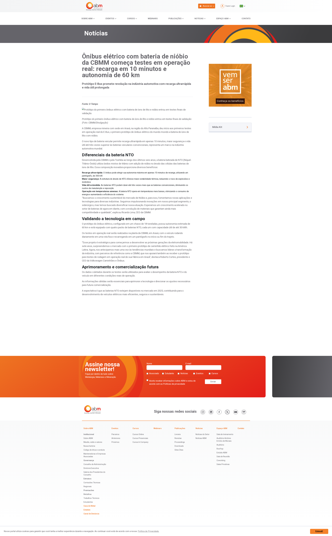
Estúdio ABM (222, 453)
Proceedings (180, 442)
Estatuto (87, 510)
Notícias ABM (201, 438)
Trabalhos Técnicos (91, 498)
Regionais (88, 486)
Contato (246, 18)
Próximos (115, 442)
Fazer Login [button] (230, 6)
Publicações (174, 18)
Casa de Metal (89, 506)
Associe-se (207, 6)
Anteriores (116, 438)
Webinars (153, 18)
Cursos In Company (140, 442)
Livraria (178, 434)
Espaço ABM (222, 18)
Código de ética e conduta (94, 450)
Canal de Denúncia (91, 514)
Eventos (110, 18)
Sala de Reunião (223, 456)
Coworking (221, 460)
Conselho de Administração (95, 464)
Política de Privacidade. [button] (148, 531)
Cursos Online (138, 434)
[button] (242, 6)
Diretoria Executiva (91, 468)
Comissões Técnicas (92, 483)
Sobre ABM (86, 18)
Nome (149, 363)
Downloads (179, 446)
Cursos (131, 18)
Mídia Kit (217, 127)
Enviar (213, 381)
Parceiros (115, 434)
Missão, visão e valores (93, 442)
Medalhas (88, 494)
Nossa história (89, 446)
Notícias (184, 373)
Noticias (199, 18)
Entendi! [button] (319, 531)
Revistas (178, 438)
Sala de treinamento (225, 434)
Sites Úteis (179, 450)
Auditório (220, 445)
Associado (154, 373)
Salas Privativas (223, 464)
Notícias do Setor (202, 434)
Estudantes (88, 502)
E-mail (188, 363)
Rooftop (220, 449)
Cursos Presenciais (140, 438)
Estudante (169, 373)
